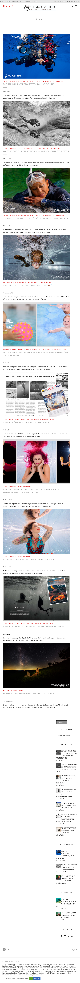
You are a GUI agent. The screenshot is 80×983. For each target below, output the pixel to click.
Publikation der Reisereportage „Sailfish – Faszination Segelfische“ (34, 626)
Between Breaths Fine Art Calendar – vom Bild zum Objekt (69, 805)
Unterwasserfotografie (40, 148)
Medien (11, 419)
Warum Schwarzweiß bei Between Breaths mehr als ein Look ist (69, 766)
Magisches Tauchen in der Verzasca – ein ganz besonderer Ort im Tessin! (36, 151)
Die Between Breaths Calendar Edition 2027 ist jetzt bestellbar (66, 779)
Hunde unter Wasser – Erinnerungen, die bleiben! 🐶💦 (28, 285)
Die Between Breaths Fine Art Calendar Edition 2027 (68, 830)
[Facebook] (3, 6)
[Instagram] (12, 6)
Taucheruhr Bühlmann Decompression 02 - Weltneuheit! (65, 854)
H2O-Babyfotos (36, 349)
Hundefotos (22, 282)
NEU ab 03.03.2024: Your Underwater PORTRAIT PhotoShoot (29, 559)
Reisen (21, 148)
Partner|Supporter (23, 81)
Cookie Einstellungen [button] (9, 978)
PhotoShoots (36, 81)
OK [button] (31, 979)
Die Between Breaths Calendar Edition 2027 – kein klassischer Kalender (66, 793)
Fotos (13, 81)
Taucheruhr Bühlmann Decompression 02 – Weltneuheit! (28, 84)
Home (1, 1)
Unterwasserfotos (48, 81)
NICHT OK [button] (36, 979)
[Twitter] (6, 6)
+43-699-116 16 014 (74, 1)
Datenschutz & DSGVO (30, 1)
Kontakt (7, 1)
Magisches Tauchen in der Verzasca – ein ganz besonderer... (69, 867)
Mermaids (14, 690)
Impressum (15, 1)
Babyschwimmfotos (18, 349)
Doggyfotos (6, 282)
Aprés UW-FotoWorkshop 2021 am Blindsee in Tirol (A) (66, 902)
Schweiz (28, 148)
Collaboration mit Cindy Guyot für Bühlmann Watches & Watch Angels (35, 218)
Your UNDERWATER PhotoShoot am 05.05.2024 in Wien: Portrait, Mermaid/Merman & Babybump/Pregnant (31, 491)
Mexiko (17, 419)
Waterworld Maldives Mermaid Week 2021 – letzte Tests (28, 693)
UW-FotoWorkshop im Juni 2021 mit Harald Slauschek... (68, 915)
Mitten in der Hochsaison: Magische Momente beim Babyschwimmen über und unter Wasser (35, 354)
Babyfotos (6, 349)
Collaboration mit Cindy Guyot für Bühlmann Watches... (68, 878)
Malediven (6, 690)
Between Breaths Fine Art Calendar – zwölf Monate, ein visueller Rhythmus (66, 818)
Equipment (6, 81)
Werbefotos (60, 81)
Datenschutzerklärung (22, 978)
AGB (21, 1)
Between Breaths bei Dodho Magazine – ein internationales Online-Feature (66, 754)
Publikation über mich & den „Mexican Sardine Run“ (26, 422)
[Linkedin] (9, 6)
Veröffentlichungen (48, 419)
